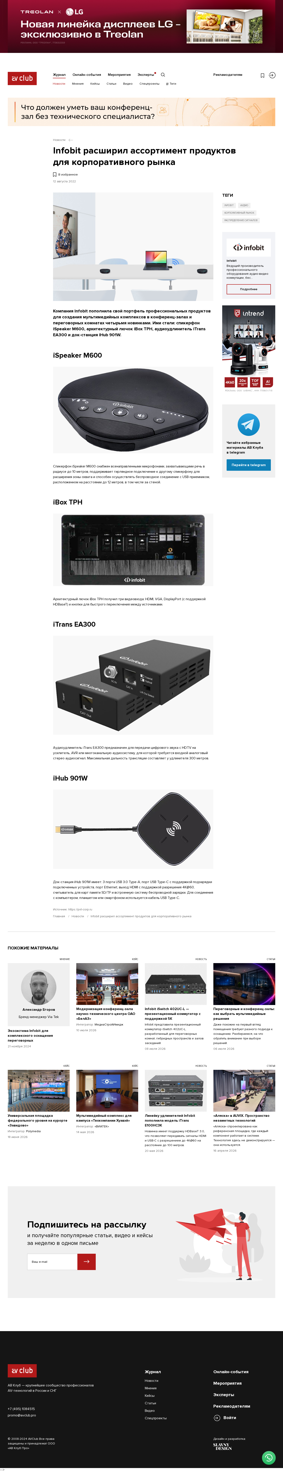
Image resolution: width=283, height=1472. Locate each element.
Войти (230, 1417)
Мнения (78, 84)
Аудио (244, 205)
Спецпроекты (149, 84)
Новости (59, 84)
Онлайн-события (87, 75)
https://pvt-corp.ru (80, 909)
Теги (172, 84)
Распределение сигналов (241, 220)
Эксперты (146, 75)
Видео (128, 84)
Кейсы (95, 84)
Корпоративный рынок (239, 212)
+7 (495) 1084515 (21, 1409)
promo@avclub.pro (22, 1415)
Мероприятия (119, 75)
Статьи (111, 84)
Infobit (229, 205)
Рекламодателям (227, 75)
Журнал (59, 75)
